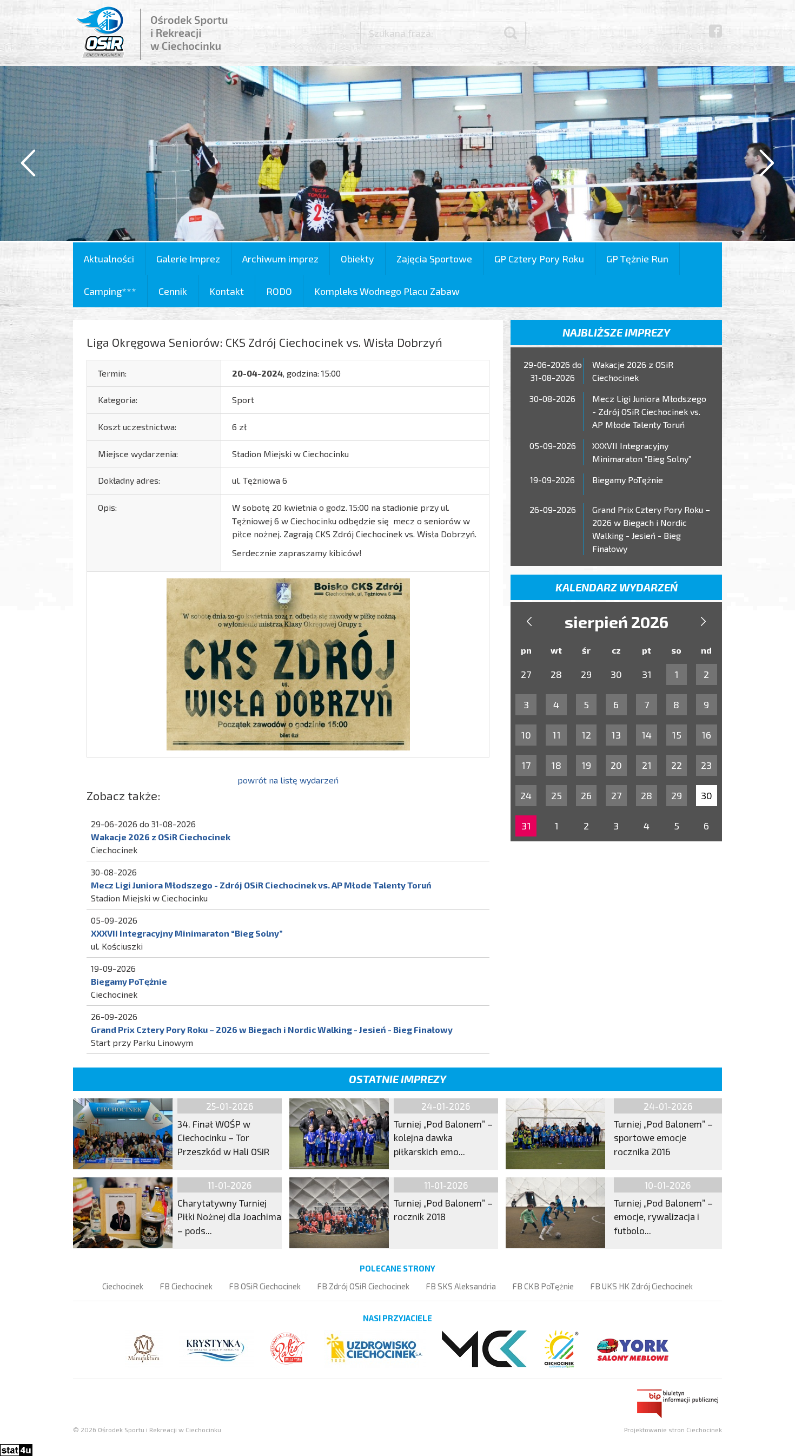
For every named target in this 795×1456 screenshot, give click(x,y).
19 (586, 765)
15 (676, 735)
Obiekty (357, 259)
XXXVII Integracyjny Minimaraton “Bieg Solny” (187, 933)
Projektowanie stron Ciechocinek (673, 1429)
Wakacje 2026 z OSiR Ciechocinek (160, 837)
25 (556, 795)
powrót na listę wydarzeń (288, 780)
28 (646, 795)
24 (526, 795)
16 (706, 735)
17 (526, 765)
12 (586, 735)
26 (586, 795)
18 (556, 765)
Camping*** (110, 291)
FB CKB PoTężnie (543, 1286)
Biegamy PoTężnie (129, 981)
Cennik (172, 291)
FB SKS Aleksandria (461, 1286)
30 (706, 795)
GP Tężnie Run (637, 259)
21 (647, 765)
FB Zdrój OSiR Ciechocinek (363, 1286)
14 (646, 735)
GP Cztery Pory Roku (539, 259)
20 (616, 765)
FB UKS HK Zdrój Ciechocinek (641, 1286)
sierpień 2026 (616, 621)
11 (556, 735)
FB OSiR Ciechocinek (265, 1286)
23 (706, 765)
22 (676, 765)
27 (616, 795)
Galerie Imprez (188, 259)
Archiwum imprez (280, 259)
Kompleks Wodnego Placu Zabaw (387, 291)
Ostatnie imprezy (397, 1078)
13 (616, 735)
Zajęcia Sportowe (434, 259)
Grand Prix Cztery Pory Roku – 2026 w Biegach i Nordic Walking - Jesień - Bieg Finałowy (272, 1029)
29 (676, 795)
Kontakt (226, 291)
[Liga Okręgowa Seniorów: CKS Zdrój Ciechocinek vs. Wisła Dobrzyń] (288, 663)
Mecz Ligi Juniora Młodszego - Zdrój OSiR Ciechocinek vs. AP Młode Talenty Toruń (261, 885)
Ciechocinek (122, 1286)
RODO (279, 291)
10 (526, 735)
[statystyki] (16, 1449)
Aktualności (109, 259)
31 (526, 826)
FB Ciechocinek (186, 1286)
